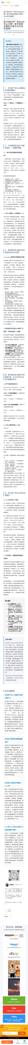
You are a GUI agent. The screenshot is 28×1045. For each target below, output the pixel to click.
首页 (2, 5)
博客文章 (6, 5)
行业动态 (11, 5)
